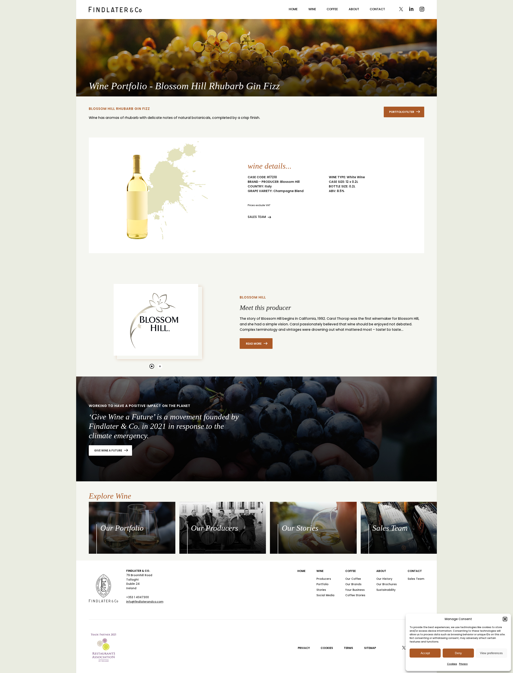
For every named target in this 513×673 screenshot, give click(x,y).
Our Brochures (386, 584)
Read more (254, 343)
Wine (312, 9)
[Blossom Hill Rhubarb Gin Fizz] (115, 9)
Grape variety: (260, 191)
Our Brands (353, 584)
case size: (337, 182)
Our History (384, 579)
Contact (377, 9)
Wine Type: (337, 177)
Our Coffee (353, 579)
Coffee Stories (355, 595)
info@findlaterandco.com (144, 602)
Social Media (325, 595)
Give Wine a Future (108, 450)
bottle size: (338, 186)
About (354, 9)
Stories (321, 590)
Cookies (452, 664)
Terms (348, 648)
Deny (458, 653)
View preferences (491, 653)
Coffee (332, 9)
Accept (425, 653)
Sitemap (370, 648)
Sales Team (257, 217)
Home (293, 9)
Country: (256, 186)
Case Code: (257, 177)
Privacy (463, 664)
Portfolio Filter (401, 112)
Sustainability (386, 590)
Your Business (355, 590)
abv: (332, 191)
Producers (323, 579)
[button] (505, 619)
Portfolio (322, 584)
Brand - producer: (263, 182)
